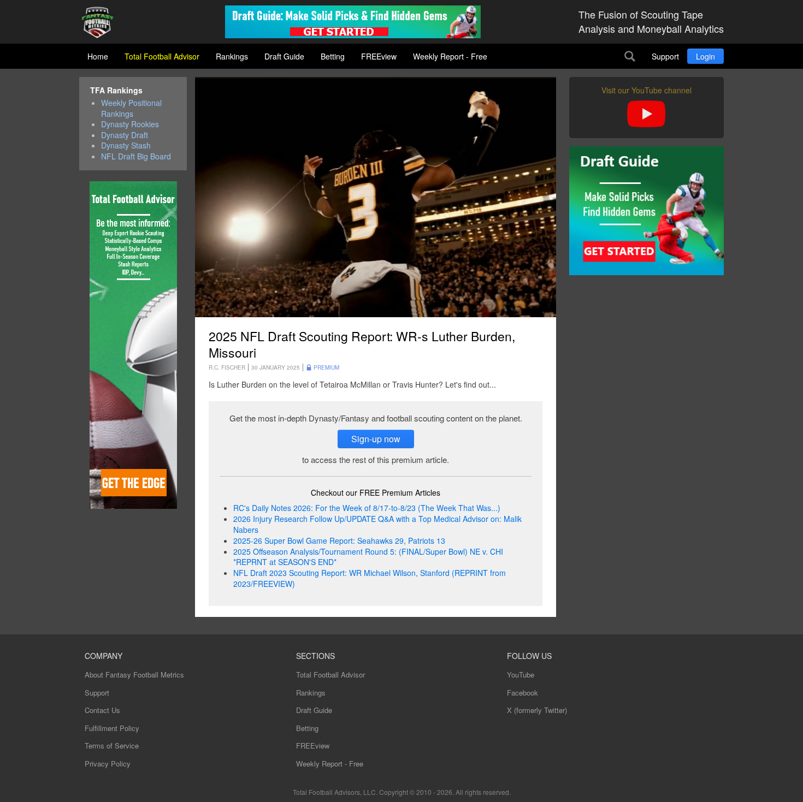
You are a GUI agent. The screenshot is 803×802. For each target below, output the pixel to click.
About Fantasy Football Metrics (134, 674)
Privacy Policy (108, 763)
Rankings (232, 56)
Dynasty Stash (126, 145)
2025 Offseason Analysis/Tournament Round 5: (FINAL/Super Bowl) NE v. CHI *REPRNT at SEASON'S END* (368, 557)
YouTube (520, 674)
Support (665, 56)
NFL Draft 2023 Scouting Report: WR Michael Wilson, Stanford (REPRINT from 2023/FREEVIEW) (369, 578)
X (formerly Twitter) (537, 710)
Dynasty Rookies (130, 124)
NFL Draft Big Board (136, 156)
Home (97, 56)
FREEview (379, 56)
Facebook (522, 692)
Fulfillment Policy (112, 728)
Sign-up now (375, 438)
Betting (333, 56)
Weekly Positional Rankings (131, 108)
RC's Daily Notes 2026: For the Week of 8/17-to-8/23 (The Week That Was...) (366, 507)
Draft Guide (284, 56)
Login (705, 56)
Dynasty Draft (124, 135)
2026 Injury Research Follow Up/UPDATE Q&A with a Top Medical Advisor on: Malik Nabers (377, 524)
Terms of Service (112, 745)
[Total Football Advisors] (101, 23)
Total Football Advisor (162, 56)
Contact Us (102, 710)
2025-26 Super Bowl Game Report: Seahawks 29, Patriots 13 (339, 540)
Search (629, 56)
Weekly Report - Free (450, 56)
